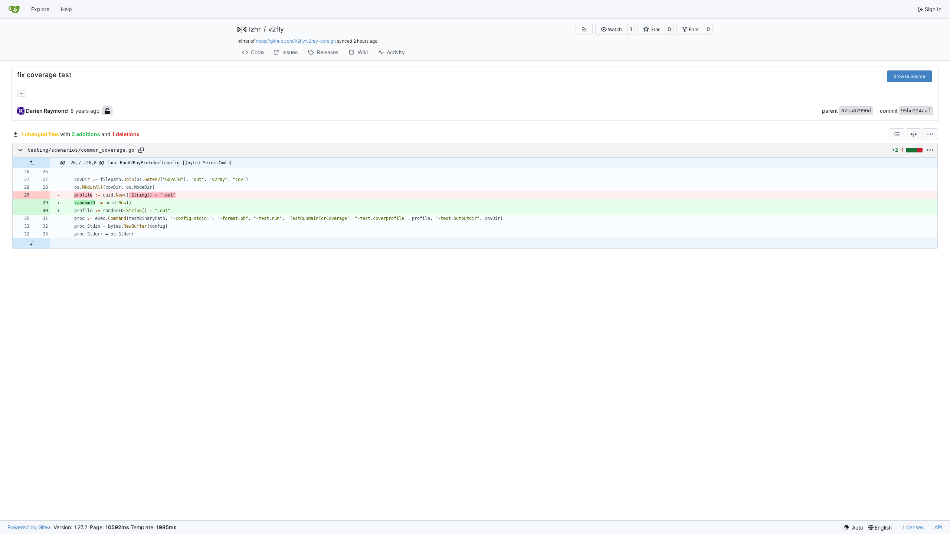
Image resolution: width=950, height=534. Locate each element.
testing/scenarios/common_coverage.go (80, 150)
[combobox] (896, 134)
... (21, 92)
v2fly (276, 29)
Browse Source (909, 76)
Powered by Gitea (29, 527)
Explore (40, 9)
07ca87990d (856, 110)
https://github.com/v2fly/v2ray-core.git (296, 41)
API (938, 527)
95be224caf (916, 110)
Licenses (913, 527)
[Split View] (913, 134)
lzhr (255, 29)
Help (66, 9)
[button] (611, 29)
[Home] (14, 9)
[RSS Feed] (584, 29)
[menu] (930, 134)
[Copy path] (141, 150)
